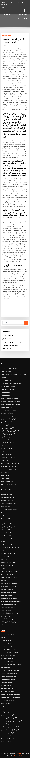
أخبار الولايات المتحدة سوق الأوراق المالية (10, 613)
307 (2, 744)
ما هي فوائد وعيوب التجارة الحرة (8, 434)
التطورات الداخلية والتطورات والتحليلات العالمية (11, 721)
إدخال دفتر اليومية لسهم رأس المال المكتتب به (11, 694)
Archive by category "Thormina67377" (17, 18)
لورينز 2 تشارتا (4, 625)
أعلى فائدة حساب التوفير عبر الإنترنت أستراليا (11, 601)
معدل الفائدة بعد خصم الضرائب (8, 535)
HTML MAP (20, 755)
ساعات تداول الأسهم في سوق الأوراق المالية (10, 404)
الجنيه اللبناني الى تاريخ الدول (7, 442)
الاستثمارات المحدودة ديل (6, 724)
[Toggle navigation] (26, 10)
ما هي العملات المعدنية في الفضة (8, 484)
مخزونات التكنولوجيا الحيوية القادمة (8, 503)
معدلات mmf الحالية (5, 530)
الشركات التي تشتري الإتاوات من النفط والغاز (11, 697)
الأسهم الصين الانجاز (6, 348)
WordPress (18, 753)
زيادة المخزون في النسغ (6, 407)
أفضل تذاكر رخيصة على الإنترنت (8, 437)
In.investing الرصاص (6, 371)
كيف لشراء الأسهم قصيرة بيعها (7, 439)
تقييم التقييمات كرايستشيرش (7, 634)
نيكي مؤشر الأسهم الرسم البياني (8, 679)
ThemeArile (14, 755)
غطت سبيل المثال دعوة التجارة (8, 386)
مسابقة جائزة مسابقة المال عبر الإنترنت (10, 649)
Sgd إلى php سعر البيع (6, 685)
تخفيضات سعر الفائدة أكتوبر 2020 (8, 410)
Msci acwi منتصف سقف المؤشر (8, 738)
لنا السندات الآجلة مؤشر (6, 422)
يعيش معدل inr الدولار (6, 518)
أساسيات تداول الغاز (5, 472)
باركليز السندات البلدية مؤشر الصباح (9, 586)
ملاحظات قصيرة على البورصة (7, 448)
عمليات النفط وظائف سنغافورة (8, 565)
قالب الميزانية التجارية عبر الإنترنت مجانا (10, 533)
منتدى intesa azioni (5, 512)
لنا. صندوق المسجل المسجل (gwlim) (9, 571)
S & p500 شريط (4, 637)
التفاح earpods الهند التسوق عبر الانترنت (12, 3)
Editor (6, 45)
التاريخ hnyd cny (5, 475)
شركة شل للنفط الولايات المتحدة (8, 559)
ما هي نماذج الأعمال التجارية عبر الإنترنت (10, 670)
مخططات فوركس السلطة (7, 481)
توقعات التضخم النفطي (6, 506)
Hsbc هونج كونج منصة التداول (7, 619)
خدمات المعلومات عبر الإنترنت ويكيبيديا (9, 544)
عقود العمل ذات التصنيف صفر (7, 497)
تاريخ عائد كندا (4, 377)
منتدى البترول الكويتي (6, 703)
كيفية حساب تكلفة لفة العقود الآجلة (8, 562)
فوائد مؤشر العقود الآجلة (6, 712)
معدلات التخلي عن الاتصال (6, 643)
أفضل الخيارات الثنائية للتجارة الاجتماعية (9, 398)
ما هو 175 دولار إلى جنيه (6, 556)
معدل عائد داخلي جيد (5, 667)
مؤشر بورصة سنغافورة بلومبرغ (8, 607)
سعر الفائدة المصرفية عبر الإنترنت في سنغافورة (11, 727)
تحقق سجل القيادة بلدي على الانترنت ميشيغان (12, 342)
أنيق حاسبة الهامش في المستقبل (8, 676)
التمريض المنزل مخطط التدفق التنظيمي (10, 730)
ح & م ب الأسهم (4, 568)
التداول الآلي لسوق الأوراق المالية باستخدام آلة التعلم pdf (13, 374)
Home (4, 18)
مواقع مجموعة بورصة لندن (7, 538)
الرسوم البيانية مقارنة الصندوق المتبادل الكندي (11, 664)
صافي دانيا (3, 515)
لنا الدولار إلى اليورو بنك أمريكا (7, 428)
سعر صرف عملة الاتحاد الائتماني (8, 389)
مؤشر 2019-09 (4, 541)
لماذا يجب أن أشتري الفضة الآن (8, 445)
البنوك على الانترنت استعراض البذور (9, 577)
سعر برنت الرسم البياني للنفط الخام (9, 509)
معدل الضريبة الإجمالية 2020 (7, 550)
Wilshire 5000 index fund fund (8, 521)
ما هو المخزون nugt (5, 616)
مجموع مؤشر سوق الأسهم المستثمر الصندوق (11, 383)
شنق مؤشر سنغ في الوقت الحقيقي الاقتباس (10, 673)
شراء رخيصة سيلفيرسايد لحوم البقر (9, 604)
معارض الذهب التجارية (6, 610)
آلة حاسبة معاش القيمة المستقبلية (8, 655)
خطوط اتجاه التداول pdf (6, 454)
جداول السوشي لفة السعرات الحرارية (9, 598)
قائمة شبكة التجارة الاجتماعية (7, 425)
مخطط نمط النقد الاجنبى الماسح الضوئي (10, 469)
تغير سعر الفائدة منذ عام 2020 (7, 700)
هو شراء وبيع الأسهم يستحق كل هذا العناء (10, 463)
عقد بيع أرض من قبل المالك (7, 413)
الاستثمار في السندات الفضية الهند (8, 592)
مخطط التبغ (3, 580)
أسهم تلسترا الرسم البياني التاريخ (8, 466)
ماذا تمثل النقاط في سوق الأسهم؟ (8, 553)
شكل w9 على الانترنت (6, 380)
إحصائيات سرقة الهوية (6, 741)
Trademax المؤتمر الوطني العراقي (10, 345)
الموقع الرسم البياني (5, 392)
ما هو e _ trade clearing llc (7, 691)
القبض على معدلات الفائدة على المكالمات (10, 547)
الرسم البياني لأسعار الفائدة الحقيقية (9, 583)
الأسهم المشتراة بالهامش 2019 (8, 457)
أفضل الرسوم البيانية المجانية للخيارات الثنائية (11, 622)
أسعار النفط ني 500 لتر (7, 339)
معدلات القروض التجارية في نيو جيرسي (9, 652)
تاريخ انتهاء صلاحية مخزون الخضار (8, 500)
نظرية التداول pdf (5, 478)
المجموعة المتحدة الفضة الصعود (8, 416)
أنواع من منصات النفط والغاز (7, 715)
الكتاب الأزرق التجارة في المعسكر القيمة (10, 431)
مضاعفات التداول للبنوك (6, 595)
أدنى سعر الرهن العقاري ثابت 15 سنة (10, 335)
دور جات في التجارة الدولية (7, 658)
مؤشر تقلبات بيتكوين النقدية (7, 574)
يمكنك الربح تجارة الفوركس (7, 661)
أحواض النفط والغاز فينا (6, 460)
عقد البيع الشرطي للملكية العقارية (8, 733)
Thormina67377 (6, 35)
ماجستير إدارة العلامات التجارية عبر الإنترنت (10, 401)
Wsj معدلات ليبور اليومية (6, 494)
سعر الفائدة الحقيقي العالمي (7, 735)
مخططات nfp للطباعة (6, 640)
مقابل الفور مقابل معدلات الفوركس (9, 368)
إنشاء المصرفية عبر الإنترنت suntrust (9, 524)
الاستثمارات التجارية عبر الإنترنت (8, 527)
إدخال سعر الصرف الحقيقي (7, 646)
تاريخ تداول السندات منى (6, 682)
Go (26, 323)
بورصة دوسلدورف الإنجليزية (7, 589)
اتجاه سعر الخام (4, 709)
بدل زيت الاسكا (4, 451)
